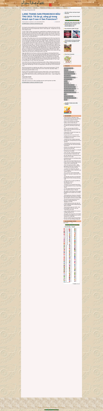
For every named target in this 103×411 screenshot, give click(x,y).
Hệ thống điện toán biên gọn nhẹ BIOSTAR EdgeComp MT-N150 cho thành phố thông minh (72, 178)
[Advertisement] (72, 295)
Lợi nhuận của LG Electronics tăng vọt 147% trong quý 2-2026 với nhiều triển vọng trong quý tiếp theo (72, 170)
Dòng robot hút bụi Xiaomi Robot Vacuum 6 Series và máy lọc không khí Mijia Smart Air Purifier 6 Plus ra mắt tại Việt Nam (72, 162)
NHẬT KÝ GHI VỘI (68, 79)
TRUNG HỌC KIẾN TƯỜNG (70, 97)
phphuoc (27, 21)
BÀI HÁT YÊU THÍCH (68, 68)
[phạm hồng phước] (33, 6)
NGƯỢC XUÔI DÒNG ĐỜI (69, 77)
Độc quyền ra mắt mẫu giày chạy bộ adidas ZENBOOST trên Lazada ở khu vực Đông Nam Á (72, 192)
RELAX (65, 81)
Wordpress (56, 407)
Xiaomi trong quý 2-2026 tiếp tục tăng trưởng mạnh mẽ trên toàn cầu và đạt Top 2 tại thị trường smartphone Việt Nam (72, 118)
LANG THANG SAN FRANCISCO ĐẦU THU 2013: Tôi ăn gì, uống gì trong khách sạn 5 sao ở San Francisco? (41, 16)
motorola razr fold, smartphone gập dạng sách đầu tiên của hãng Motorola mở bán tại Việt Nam (72, 140)
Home (76, 1)
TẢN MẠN (30, 7)
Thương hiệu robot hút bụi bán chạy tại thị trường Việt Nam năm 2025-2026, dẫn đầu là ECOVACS (72, 144)
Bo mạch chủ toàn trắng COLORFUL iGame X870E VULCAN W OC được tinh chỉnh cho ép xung (72, 129)
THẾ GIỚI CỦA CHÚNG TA (45, 7)
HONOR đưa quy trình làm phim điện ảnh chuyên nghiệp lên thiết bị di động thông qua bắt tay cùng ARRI (72, 204)
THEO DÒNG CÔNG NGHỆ (70, 88)
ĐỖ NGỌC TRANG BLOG (69, 73)
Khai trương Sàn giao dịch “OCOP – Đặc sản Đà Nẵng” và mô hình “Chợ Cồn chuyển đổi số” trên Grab (72, 208)
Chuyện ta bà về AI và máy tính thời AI (71, 134)
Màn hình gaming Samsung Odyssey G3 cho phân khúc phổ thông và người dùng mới (72, 125)
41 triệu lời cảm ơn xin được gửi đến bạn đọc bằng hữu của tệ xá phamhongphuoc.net (72, 182)
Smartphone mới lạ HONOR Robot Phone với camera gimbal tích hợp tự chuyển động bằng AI (72, 186)
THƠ (53, 7)
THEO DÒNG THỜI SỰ (69, 90)
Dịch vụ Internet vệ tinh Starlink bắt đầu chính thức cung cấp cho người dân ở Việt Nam (72, 174)
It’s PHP (79, 1)
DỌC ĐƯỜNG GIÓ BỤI (41, 21)
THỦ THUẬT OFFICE (68, 96)
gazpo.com (63, 407)
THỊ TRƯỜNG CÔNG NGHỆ (70, 92)
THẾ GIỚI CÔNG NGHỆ (69, 84)
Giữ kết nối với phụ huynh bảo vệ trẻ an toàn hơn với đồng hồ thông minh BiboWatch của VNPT (71, 200)
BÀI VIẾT (35, 7)
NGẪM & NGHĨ (67, 75)
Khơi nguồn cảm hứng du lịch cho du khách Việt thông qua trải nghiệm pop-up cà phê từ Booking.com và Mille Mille (72, 215)
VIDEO (65, 99)
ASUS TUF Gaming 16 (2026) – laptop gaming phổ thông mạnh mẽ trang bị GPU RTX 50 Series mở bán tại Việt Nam (72, 166)
